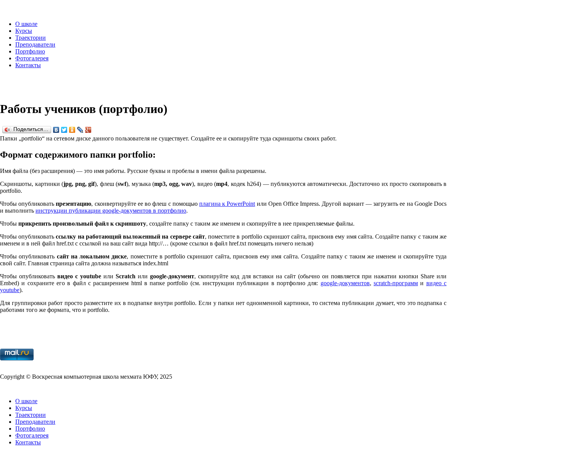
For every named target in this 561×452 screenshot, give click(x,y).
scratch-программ (396, 283)
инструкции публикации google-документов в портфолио (110, 210)
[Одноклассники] (72, 130)
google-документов (345, 283)
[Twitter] (64, 130)
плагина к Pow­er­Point (227, 203)
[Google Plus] (88, 130)
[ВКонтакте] (56, 130)
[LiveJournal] (80, 130)
